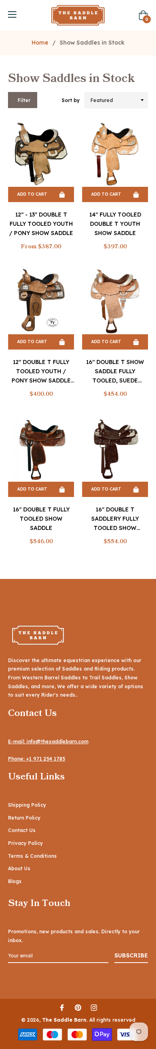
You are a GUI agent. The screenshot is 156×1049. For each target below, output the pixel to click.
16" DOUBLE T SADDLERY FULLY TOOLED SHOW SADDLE (115, 519)
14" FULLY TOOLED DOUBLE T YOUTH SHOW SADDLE (115, 224)
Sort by (71, 100)
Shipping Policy (27, 805)
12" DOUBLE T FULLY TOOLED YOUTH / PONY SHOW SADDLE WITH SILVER (41, 371)
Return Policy (24, 818)
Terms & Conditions (32, 856)
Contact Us (22, 830)
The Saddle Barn (64, 1020)
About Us (19, 868)
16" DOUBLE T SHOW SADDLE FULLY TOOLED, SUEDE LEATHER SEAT (115, 371)
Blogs (15, 881)
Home (40, 42)
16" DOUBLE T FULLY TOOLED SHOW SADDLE (41, 519)
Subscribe (131, 955)
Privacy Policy (25, 843)
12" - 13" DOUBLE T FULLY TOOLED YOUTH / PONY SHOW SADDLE (41, 224)
